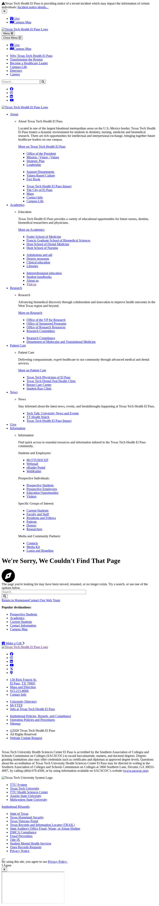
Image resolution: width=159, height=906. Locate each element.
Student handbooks (39, 277)
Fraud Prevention (21, 836)
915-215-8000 (19, 691)
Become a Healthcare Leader (29, 63)
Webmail (32, 464)
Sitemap (15, 723)
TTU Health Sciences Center (29, 792)
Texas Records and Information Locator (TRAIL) (42, 825)
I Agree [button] (6, 865)
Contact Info (34, 197)
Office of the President (41, 153)
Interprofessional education (44, 273)
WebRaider (33, 471)
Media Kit (33, 547)
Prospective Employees (41, 489)
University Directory (23, 701)
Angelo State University (25, 796)
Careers (15, 74)
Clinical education (38, 262)
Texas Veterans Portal (24, 821)
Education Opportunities (42, 492)
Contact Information (23, 625)
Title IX (15, 839)
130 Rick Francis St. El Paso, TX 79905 (23, 681)
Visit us (31, 284)
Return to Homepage (15, 600)
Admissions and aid (39, 255)
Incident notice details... (33, 7)
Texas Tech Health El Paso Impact (48, 186)
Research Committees (40, 331)
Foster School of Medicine (43, 236)
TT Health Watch (37, 417)
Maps (30, 193)
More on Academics (31, 229)
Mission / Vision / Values (42, 157)
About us (32, 280)
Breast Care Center (38, 385)
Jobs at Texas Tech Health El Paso (32, 709)
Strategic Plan (35, 161)
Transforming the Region (26, 59)
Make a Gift (14, 643)
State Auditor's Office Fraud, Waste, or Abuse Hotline (45, 828)
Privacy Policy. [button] (57, 861)
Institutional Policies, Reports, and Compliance (40, 716)
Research (16, 288)
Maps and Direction (23, 687)
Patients (31, 521)
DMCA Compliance (23, 832)
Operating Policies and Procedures (32, 720)
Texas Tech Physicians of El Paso (48, 377)
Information (17, 428)
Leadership (33, 164)
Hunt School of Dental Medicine (47, 244)
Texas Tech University (24, 788)
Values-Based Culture (40, 175)
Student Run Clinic (39, 388)
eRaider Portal (35, 467)
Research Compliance (40, 338)
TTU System (18, 784)
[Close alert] (4, 11)
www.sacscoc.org (135, 770)
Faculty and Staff (37, 514)
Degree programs (37, 258)
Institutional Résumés (16, 806)
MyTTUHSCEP (37, 460)
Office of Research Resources (45, 327)
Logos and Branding (39, 550)
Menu (7, 33)
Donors (31, 525)
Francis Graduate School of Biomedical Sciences (58, 240)
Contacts (32, 543)
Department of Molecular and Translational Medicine (61, 341)
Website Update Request (26, 738)
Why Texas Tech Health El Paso (31, 55)
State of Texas (19, 813)
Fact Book (33, 179)
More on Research (30, 313)
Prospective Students (40, 485)
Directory (16, 70)
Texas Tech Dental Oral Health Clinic (51, 381)
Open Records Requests (25, 847)
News (14, 392)
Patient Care (18, 345)
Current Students (37, 510)
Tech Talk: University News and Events (52, 413)
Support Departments (40, 172)
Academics (17, 205)
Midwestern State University (28, 799)
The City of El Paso (39, 190)
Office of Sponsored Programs (46, 323)
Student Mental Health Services (30, 843)
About (14, 114)
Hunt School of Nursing (42, 248)
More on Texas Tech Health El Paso (41, 146)
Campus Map (22, 22)
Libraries (32, 266)
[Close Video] (4, 869)
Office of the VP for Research (45, 320)
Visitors (31, 496)
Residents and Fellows (41, 518)
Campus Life (18, 67)
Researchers (34, 529)
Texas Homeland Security (27, 817)
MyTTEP (16, 705)
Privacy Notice (19, 851)
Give (16, 18)
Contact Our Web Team (44, 600)
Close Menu (10, 37)
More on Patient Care (32, 370)
